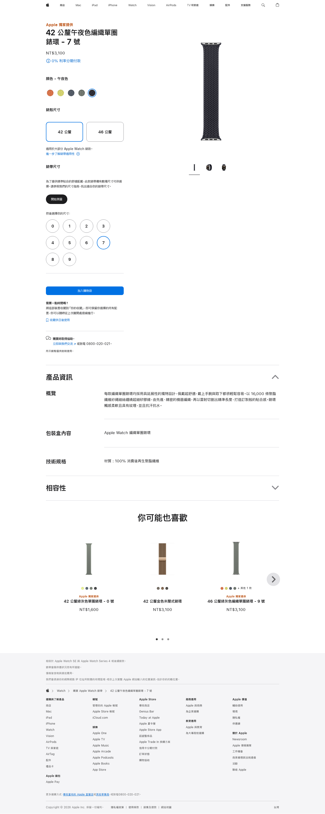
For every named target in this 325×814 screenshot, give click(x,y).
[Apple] (47, 690)
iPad (49, 717)
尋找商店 (144, 705)
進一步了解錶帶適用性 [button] (60, 153)
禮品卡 (50, 766)
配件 (48, 760)
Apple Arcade (102, 751)
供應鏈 (236, 723)
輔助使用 (237, 705)
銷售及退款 (150, 807)
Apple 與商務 (194, 705)
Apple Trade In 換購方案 (154, 742)
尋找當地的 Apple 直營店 (78, 794)
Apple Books (101, 763)
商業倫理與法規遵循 (244, 757)
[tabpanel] (211, 90)
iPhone (50, 723)
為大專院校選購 (195, 733)
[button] (263, 5)
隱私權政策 (117, 807)
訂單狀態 (144, 754)
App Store (99, 769)
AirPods (51, 742)
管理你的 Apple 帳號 (105, 705)
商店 (48, 705)
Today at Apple (149, 717)
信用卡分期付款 (148, 748)
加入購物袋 (85, 290)
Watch (61, 690)
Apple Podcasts (103, 757)
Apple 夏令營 (147, 723)
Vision (50, 736)
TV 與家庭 (52, 748)
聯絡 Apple (239, 769)
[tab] (194, 168)
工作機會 (237, 751)
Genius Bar (146, 711)
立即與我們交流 (64, 343)
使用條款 (133, 807)
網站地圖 (166, 807)
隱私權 (236, 717)
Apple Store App (150, 729)
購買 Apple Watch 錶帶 (88, 690)
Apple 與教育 (194, 727)
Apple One (100, 733)
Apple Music (101, 745)
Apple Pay (53, 781)
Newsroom (239, 739)
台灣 (276, 807)
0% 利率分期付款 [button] (74, 61)
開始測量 (56, 199)
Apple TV (99, 739)
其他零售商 (102, 794)
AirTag (50, 754)
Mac (49, 711)
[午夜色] (92, 93)
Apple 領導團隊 (241, 745)
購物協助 (144, 760)
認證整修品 (145, 736)
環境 (235, 711)
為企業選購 (192, 711)
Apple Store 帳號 (104, 711)
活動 (235, 763)
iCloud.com (100, 717)
